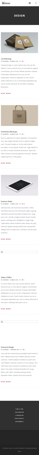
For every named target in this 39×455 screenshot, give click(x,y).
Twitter (19, 409)
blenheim (5, 61)
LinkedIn (19, 415)
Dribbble (19, 421)
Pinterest (19, 418)
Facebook (19, 412)
